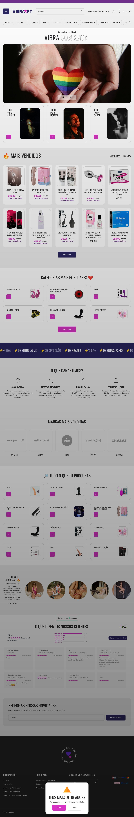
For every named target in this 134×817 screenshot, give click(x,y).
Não (75, 808)
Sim (59, 808)
